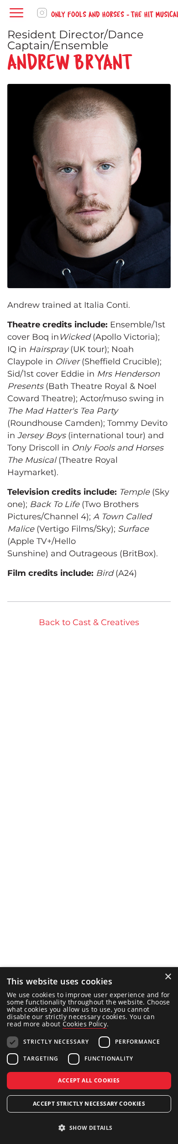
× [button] (167, 976)
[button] (89, 1128)
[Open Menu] (16, 13)
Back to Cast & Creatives (89, 622)
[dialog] (89, 1055)
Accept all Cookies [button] (89, 1080)
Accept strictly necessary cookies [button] (89, 1104)
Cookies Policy (85, 1024)
